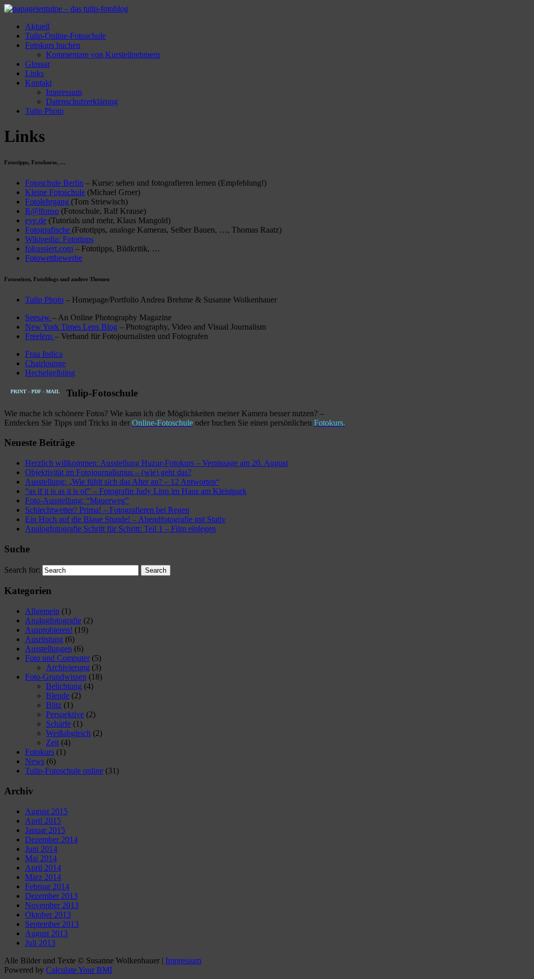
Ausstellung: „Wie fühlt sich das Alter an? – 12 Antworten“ (122, 481)
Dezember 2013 (51, 895)
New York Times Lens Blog (71, 326)
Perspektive (65, 714)
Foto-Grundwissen (56, 676)
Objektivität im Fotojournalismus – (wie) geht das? (108, 472)
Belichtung (64, 686)
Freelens (40, 336)
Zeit (52, 742)
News (34, 761)
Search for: (22, 569)
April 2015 (43, 820)
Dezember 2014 (51, 839)
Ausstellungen (48, 648)
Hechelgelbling (50, 372)
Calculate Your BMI (79, 969)
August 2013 (46, 933)
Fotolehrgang (48, 201)
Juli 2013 (40, 942)
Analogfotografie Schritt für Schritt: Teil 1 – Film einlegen (120, 528)
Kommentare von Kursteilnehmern (103, 54)
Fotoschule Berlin (54, 182)
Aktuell (37, 26)
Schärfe (58, 723)
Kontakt (38, 82)
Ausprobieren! (48, 629)
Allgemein (42, 611)
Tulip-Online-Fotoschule (65, 35)
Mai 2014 (41, 858)
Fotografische (48, 229)
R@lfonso (42, 211)
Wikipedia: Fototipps (59, 239)
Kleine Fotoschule (55, 192)
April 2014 (43, 867)
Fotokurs (39, 751)
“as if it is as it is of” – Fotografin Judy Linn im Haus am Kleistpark (136, 491)
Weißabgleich (68, 733)
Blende (57, 695)
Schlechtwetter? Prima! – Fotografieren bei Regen (107, 509)
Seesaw (38, 317)
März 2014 (43, 877)
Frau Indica (44, 353)
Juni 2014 (41, 848)
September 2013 (52, 924)
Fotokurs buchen (52, 45)
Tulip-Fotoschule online (64, 770)
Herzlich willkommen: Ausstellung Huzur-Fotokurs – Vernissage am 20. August (156, 462)
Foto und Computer (57, 658)
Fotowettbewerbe (53, 257)
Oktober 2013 (48, 914)
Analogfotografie (53, 620)
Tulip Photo (44, 110)
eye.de (35, 220)
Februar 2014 (47, 886)
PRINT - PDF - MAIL (35, 391)
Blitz (54, 704)
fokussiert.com (49, 248)
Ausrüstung (44, 639)
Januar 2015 (45, 830)
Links (34, 73)
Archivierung (68, 667)
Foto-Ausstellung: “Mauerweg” (77, 500)
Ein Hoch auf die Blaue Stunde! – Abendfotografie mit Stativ (125, 519)
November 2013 (52, 905)
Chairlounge (45, 363)
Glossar (37, 63)
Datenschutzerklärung (82, 101)
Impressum (64, 92)
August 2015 (46, 811)
